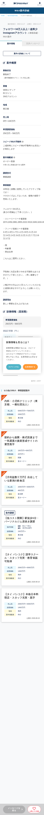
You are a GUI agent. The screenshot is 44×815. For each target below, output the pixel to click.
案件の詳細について (22, 53)
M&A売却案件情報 (13, 15)
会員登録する (30, 367)
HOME (3, 15)
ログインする (14, 367)
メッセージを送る (14, 809)
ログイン (39, 5)
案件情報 (11, 43)
